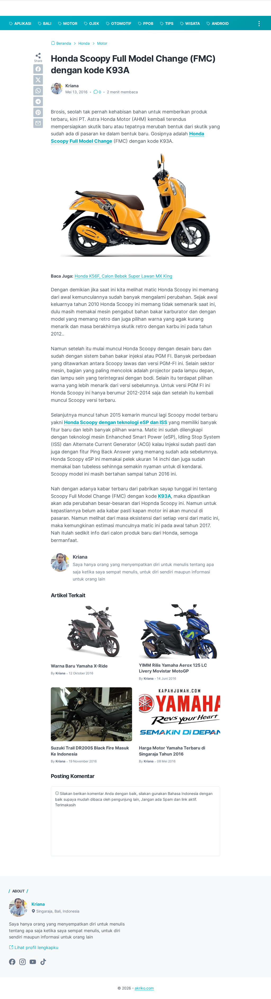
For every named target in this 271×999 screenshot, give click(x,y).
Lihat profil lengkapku (35, 947)
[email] (38, 123)
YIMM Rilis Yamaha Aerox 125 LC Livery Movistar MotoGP (173, 668)
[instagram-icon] (22, 962)
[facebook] (38, 69)
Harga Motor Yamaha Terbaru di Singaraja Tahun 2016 (172, 750)
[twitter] (38, 80)
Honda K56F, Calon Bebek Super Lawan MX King (123, 276)
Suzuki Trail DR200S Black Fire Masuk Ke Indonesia (90, 750)
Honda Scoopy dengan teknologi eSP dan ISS (115, 422)
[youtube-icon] (33, 962)
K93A (164, 496)
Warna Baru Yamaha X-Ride (79, 666)
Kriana (38, 904)
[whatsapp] (38, 90)
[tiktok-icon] (43, 962)
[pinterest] (38, 112)
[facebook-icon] (12, 962)
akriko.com (144, 988)
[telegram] (38, 101)
